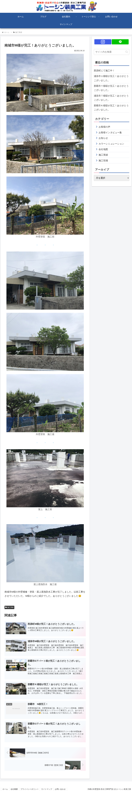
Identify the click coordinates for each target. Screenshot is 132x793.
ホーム (5, 789)
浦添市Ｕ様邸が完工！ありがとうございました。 (111, 78)
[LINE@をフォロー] (120, 41)
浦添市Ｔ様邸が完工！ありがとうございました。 (111, 97)
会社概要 (14, 789)
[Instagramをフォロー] (102, 41)
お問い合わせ (60, 789)
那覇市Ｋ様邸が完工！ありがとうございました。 (111, 107)
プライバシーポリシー (29, 789)
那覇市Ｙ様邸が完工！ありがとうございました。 (111, 88)
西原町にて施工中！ (104, 70)
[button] (126, 51)
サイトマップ (46, 789)
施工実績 (10, 607)
